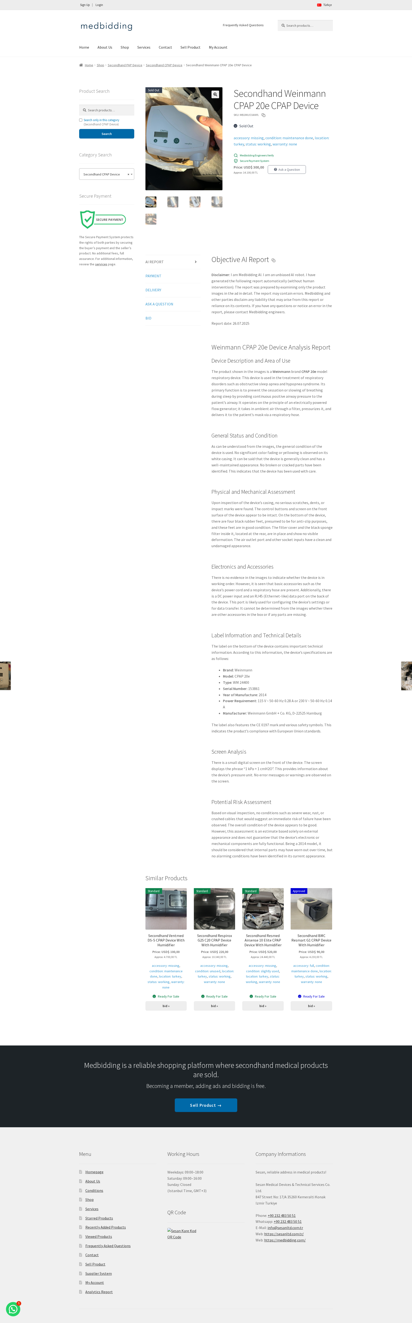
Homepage (94, 1171)
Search (107, 134)
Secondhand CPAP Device (164, 65)
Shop (125, 47)
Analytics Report (99, 1291)
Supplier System (98, 1273)
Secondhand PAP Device (125, 65)
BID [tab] (148, 318)
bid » (166, 1006)
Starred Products (99, 1218)
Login (99, 5)
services (101, 264)
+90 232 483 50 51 (288, 1221)
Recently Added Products (105, 1227)
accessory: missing (249, 137)
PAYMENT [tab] (153, 275)
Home (84, 47)
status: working (258, 144)
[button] (215, 94)
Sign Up (85, 5)
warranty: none (285, 144)
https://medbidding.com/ (285, 1240)
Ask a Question (289, 169)
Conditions (94, 1190)
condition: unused (207, 971)
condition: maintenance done (289, 137)
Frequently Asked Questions (243, 25)
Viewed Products (98, 1236)
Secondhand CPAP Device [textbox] (105, 174)
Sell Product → (206, 1105)
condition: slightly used (262, 971)
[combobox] (106, 174)
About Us (105, 47)
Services (143, 47)
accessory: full (303, 965)
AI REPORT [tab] (154, 261)
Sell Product (190, 47)
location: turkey (170, 976)
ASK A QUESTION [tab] (159, 304)
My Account (218, 47)
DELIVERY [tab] (153, 290)
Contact (165, 47)
